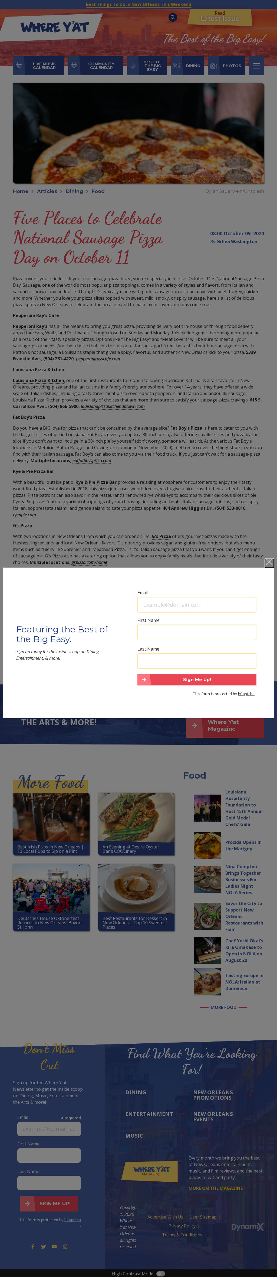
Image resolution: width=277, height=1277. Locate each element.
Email (142, 592)
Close (269, 563)
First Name (148, 620)
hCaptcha (246, 693)
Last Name (148, 649)
